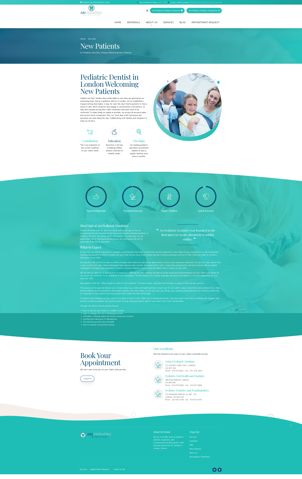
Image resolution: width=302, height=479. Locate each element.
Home (118, 22)
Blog (183, 22)
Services (168, 22)
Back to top (120, 469)
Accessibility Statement (199, 457)
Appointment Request (205, 22)
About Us (151, 22)
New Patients (195, 449)
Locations (193, 441)
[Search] (147, 10)
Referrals (133, 22)
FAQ (191, 445)
